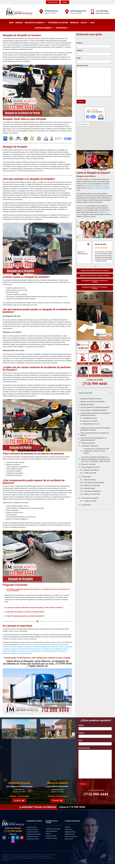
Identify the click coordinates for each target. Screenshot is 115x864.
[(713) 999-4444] (92, 11)
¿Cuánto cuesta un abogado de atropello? (26, 276)
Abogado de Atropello (87, 404)
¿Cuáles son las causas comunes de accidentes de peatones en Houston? (95, 429)
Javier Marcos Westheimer (92, 491)
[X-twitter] (13, 837)
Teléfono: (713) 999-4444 (92, 485)
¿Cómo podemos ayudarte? (90, 498)
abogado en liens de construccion (21, 653)
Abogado (19, 23)
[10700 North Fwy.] (41, 11)
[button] (37, 590)
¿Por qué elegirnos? (43, 28)
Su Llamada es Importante (89, 446)
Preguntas (74, 23)
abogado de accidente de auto (28, 644)
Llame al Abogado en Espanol (90, 467)
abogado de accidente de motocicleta (29, 647)
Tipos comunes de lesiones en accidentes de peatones (94, 434)
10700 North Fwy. (51, 11)
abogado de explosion (27, 649)
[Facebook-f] (4, 837)
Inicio (11, 23)
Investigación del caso (90, 418)
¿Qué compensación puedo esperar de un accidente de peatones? (93, 439)
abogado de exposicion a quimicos (21, 651)
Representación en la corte (91, 424)
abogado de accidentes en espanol (98, 186)
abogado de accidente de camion (49, 644)
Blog (93, 23)
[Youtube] (22, 837)
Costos (84, 23)
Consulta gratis (81, 206)
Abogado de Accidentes (34, 23)
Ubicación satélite (89, 488)
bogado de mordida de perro (43, 651)
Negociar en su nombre (90, 421)
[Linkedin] (17, 837)
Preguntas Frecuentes (88, 443)
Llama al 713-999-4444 (72, 806)
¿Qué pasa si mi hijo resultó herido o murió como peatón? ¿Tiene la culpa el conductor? (35, 607)
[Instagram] (13, 841)
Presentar (81, 101)
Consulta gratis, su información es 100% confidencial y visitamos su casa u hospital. (96, 451)
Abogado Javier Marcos (96, 188)
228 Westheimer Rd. (78, 11)
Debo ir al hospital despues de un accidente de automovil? (25, 616)
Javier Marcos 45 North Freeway (94, 482)
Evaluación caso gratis (88, 464)
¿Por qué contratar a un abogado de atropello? (95, 407)
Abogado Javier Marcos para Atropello (92, 401)
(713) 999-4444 (102, 11)
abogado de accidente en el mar (44, 649)
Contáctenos (61, 28)
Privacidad (110, 856)
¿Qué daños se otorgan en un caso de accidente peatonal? (25, 612)
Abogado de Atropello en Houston (91, 399)
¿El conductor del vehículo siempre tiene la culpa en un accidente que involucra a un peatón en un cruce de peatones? (38, 589)
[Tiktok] (8, 837)
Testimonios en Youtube (58, 23)
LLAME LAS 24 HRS (90, 473)
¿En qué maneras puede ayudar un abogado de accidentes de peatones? (95, 414)
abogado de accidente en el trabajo (52, 647)
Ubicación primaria (90, 480)
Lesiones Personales (72, 821)
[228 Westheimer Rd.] (67, 11)
